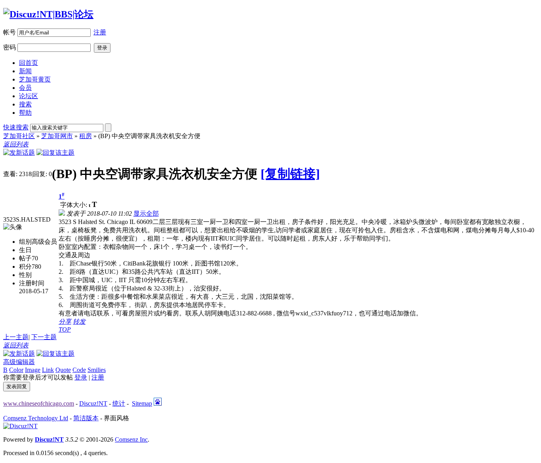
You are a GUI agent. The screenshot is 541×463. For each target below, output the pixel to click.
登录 (80, 377)
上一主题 (16, 337)
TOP (65, 329)
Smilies (97, 369)
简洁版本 (86, 418)
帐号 (9, 32)
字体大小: (74, 204)
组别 (25, 241)
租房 (85, 136)
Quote (63, 369)
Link (48, 369)
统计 (118, 403)
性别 (25, 274)
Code (79, 369)
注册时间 (31, 283)
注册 (99, 32)
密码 (9, 47)
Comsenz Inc (131, 439)
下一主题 (44, 337)
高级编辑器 (19, 362)
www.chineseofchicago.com (38, 403)
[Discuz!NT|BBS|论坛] (48, 14)
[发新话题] (19, 152)
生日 (25, 250)
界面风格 (116, 418)
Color (16, 369)
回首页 (28, 62)
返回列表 (16, 144)
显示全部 (146, 213)
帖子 (25, 258)
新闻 (25, 71)
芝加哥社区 (19, 136)
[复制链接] (290, 174)
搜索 (25, 104)
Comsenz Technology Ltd (35, 418)
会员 (25, 87)
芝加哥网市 (57, 136)
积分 (25, 266)
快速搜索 (16, 127)
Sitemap (142, 403)
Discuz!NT (93, 403)
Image (32, 369)
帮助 (25, 112)
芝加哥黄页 (35, 79)
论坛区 (28, 96)
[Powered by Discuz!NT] (20, 426)
